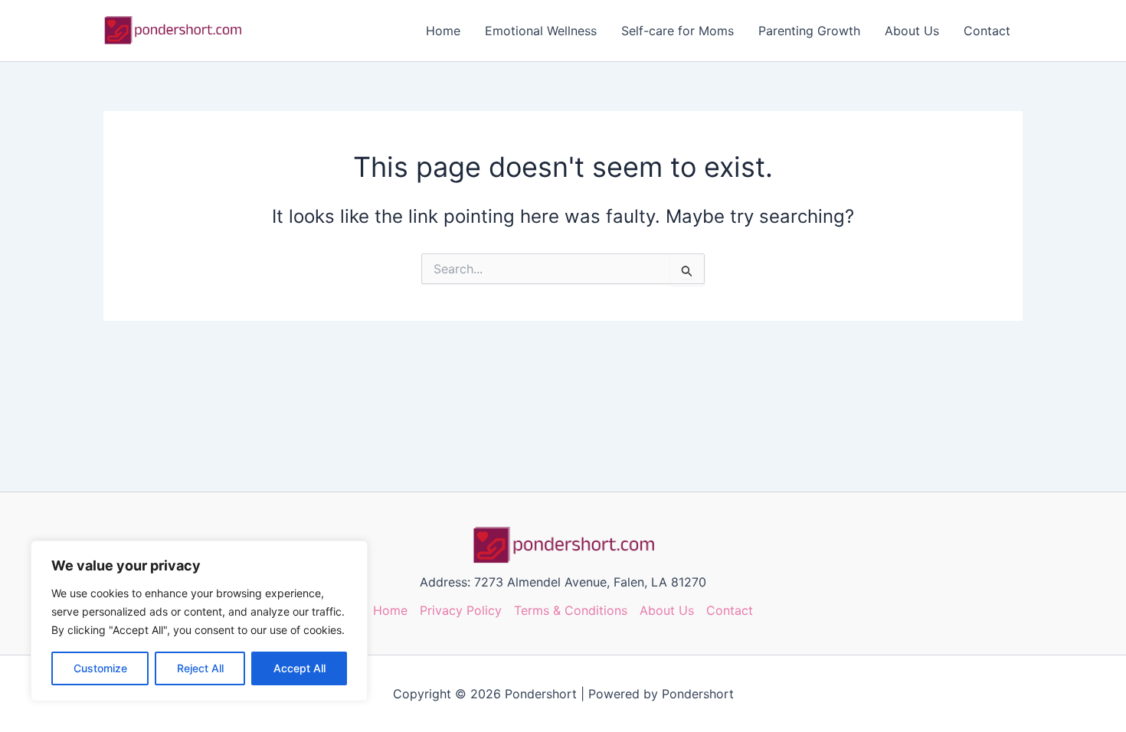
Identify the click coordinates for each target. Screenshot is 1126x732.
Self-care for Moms (677, 30)
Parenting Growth (809, 30)
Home (443, 30)
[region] (199, 621)
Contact (987, 30)
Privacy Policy (461, 610)
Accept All (299, 668)
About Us (912, 30)
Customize (100, 668)
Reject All (200, 668)
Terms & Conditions (570, 610)
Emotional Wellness (541, 30)
